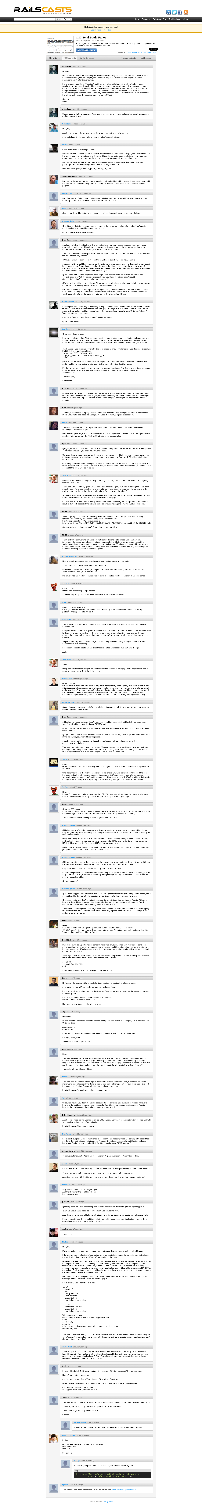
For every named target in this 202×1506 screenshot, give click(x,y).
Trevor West (67, 1347)
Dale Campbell (68, 302)
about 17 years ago (80, 1347)
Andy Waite (66, 620)
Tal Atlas (65, 584)
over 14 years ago (94, 1422)
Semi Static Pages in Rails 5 (124, 1490)
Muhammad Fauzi (69, 1435)
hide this (107, 30)
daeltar (65, 208)
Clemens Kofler (68, 221)
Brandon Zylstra (68, 825)
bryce (64, 423)
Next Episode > (146, 58)
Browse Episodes (142, 19)
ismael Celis (67, 679)
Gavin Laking (67, 124)
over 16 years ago (74, 1366)
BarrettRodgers (80, 1422)
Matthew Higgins (68, 702)
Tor (63, 1098)
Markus (65, 1242)
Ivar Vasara (66, 1134)
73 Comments (69, 58)
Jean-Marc (66, 476)
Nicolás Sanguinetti (69, 556)
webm (149, 52)
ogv (154, 52)
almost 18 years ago (77, 1077)
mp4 (140, 52)
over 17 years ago (78, 1185)
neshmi (65, 1077)
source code (132, 52)
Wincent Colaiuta (68, 193)
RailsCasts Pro (159, 19)
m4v (144, 52)
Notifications (174, 19)
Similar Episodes (87, 58)
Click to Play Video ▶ (86, 50)
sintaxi (64, 145)
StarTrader (66, 329)
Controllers (100, 40)
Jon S (64, 759)
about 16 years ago (75, 1397)
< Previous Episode (127, 58)
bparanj (65, 1485)
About (185, 19)
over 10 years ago (76, 1485)
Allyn (64, 603)
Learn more (96, 30)
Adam (64, 1164)
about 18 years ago (80, 66)
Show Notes (54, 58)
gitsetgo (77, 1461)
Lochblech (66, 1185)
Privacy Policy (108, 1502)
